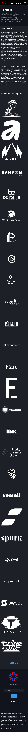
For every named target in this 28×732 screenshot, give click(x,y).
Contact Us (14, 701)
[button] (24, 2)
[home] (11, 3)
